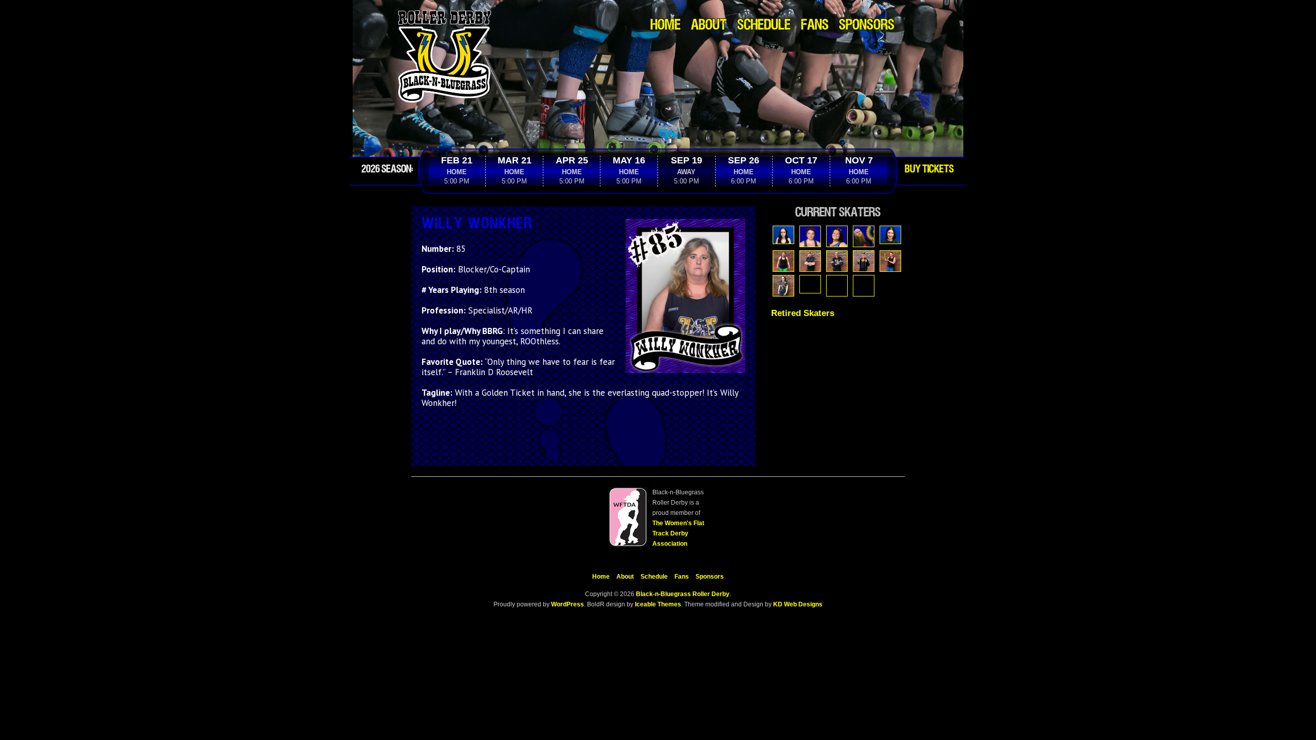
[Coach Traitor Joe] (863, 236)
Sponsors (866, 25)
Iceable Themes (658, 604)
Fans (815, 25)
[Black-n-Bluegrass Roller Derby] (445, 12)
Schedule (764, 25)
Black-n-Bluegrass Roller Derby (682, 594)
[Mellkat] (863, 261)
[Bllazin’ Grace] (783, 235)
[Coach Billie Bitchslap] (810, 236)
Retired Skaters (802, 313)
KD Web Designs (797, 604)
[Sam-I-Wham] (783, 286)
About (709, 25)
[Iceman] (810, 261)
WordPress (567, 604)
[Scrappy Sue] (810, 284)
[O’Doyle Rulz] (890, 261)
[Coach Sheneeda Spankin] (837, 236)
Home (665, 25)
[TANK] (837, 286)
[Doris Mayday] (890, 235)
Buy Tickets (929, 169)
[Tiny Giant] (863, 286)
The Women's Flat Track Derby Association (678, 533)
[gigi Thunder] (783, 261)
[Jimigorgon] (837, 261)
